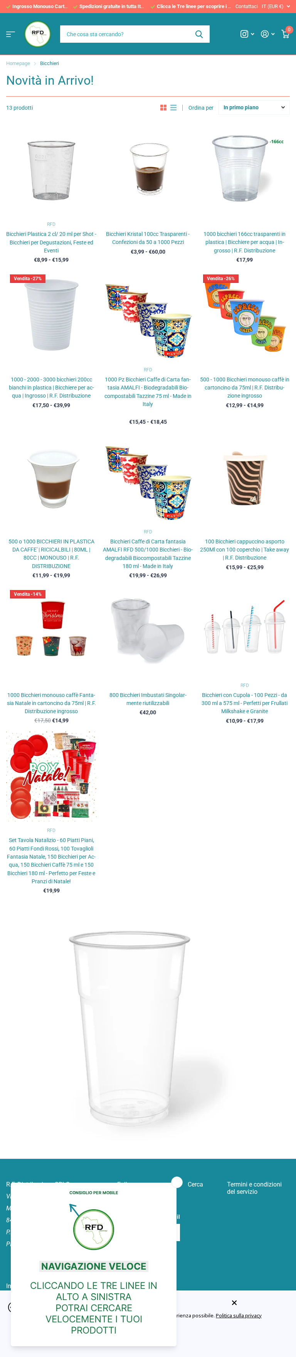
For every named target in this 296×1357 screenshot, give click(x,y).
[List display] (173, 108)
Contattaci (246, 6)
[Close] (258, 1303)
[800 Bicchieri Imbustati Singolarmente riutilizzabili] (148, 631)
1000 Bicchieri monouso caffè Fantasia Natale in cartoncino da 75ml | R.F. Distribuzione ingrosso (51, 703)
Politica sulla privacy (239, 1315)
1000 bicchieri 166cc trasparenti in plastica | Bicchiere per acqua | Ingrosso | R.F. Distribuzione (245, 242)
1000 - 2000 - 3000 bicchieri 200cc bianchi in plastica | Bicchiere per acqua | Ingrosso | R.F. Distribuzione (51, 387)
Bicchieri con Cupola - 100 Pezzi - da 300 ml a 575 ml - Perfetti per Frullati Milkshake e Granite (245, 703)
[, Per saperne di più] (247, 34)
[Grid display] (163, 108)
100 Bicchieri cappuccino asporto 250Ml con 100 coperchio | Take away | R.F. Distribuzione (244, 549)
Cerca (199, 34)
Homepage (18, 63)
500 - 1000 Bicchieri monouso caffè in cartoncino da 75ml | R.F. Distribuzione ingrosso (244, 387)
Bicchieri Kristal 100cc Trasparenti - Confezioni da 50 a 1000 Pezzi (148, 238)
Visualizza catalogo (10, 34)
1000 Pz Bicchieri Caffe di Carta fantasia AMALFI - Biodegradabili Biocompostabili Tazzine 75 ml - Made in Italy (148, 391)
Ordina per (201, 108)
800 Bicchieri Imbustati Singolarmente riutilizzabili (148, 699)
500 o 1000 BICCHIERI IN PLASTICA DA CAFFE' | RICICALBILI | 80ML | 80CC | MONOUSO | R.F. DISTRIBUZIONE (51, 553)
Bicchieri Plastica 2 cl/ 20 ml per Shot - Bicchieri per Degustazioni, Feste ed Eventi (51, 242)
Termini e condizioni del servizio (254, 1188)
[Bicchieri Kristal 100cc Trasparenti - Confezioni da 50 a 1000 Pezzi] (148, 170)
